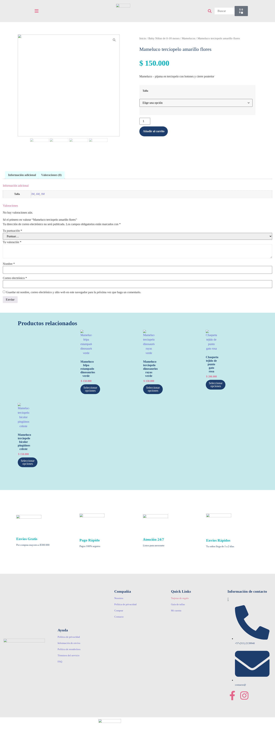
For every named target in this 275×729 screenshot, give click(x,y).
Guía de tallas (178, 604)
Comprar (118, 610)
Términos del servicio (69, 655)
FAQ (60, 661)
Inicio (142, 38)
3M (33, 193)
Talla (145, 90)
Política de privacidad (69, 636)
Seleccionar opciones (90, 389)
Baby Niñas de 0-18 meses (164, 38)
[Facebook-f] (232, 695)
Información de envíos (69, 643)
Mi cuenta (176, 610)
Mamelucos (188, 38)
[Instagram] (244, 695)
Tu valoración (12, 242)
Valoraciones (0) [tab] (51, 175)
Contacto (119, 616)
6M (38, 193)
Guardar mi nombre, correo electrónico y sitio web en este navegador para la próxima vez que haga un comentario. (73, 292)
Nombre (9, 263)
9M (43, 193)
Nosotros (118, 598)
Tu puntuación (12, 230)
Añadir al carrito (153, 131)
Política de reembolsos (69, 649)
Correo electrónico (15, 278)
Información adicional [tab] (22, 175)
